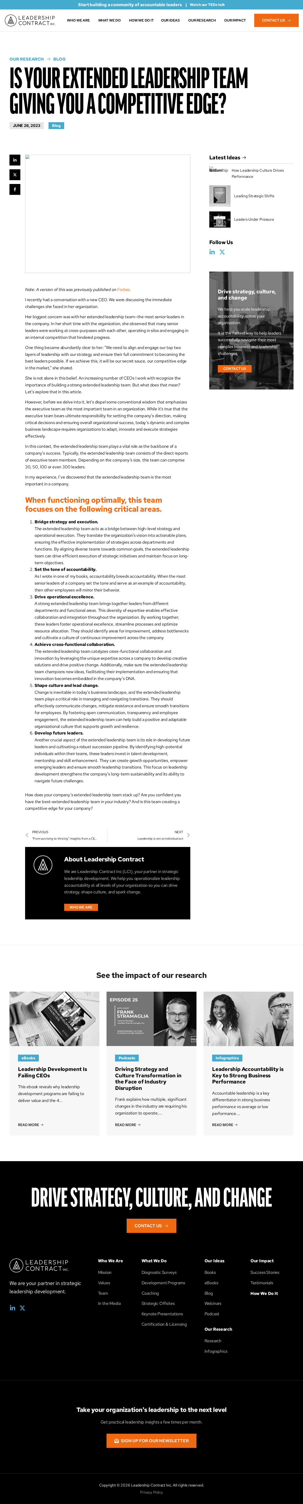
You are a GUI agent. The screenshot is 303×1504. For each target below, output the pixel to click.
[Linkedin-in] (212, 252)
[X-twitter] (222, 252)
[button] (235, 368)
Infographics (227, 1058)
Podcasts (127, 1058)
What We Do (154, 1260)
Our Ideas (214, 1260)
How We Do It (264, 1293)
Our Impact (262, 1260)
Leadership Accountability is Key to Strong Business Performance (248, 1075)
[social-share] (14, 160)
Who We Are (110, 1260)
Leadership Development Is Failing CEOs (52, 1072)
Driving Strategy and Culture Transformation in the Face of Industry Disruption (148, 1078)
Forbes (123, 289)
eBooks (28, 1058)
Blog (56, 125)
